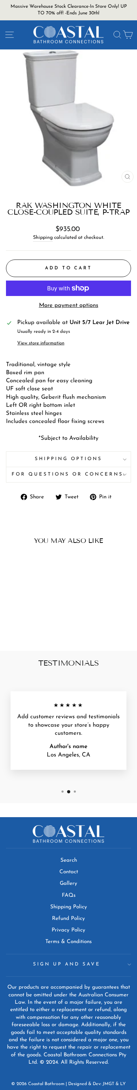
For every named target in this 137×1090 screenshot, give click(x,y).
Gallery (68, 883)
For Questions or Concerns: (68, 474)
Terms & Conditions (68, 941)
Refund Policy (68, 918)
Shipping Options (68, 459)
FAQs (69, 895)
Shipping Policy (68, 907)
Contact (68, 872)
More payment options (68, 305)
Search (68, 860)
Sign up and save (66, 964)
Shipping (43, 237)
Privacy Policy (68, 930)
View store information (40, 343)
